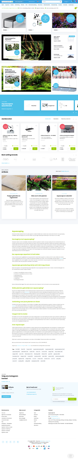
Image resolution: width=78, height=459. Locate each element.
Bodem (12, 4)
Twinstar (13, 305)
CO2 (26, 4)
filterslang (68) (37, 354)
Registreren (21, 412)
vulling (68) (27, 361)
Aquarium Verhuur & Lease (7, 427)
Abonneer (72, 399)
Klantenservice (32, 1)
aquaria (61, 258)
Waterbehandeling (33, 4)
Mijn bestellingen (22, 414)
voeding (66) (21, 361)
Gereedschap (54, 4)
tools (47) (15, 361)
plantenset (27, 292)
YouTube (29, 345)
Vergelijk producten (23, 420)
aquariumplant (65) (49, 349)
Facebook (19, 345)
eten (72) (21, 354)
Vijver (3, 4)
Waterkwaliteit (47, 4)
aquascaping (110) (16, 351)
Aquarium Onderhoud (6, 428)
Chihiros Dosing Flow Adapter (67, 135)
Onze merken (5, 163)
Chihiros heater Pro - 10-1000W (48, 135)
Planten (22, 4)
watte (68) (43, 361)
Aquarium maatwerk (6, 430)
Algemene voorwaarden (6, 414)
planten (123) (51, 356)
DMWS (41, 441)
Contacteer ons (6, 396)
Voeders (60, 4)
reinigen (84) (28, 358)
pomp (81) (15, 358)
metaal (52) (30, 356)
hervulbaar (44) (16, 356)
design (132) (51, 351)
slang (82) (58, 358)
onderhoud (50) (37, 356)
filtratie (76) (44, 354)
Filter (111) (23, 349)
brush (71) (38, 351)
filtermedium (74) (28, 354)
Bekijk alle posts (65, 171)
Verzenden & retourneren (7, 418)
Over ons (3, 412)
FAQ (2, 421)
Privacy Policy (4, 416)
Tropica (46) (29, 349)
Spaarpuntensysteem (6, 425)
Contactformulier (5, 420)
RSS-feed (48, 441)
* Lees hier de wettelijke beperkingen (58, 401)
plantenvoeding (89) (60, 356)
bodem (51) (32, 351)
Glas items (40, 4)
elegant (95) (15, 354)
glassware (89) (57, 354)
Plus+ (44, 441)
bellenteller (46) (25, 351)
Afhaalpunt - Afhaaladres (7, 423)
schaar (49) (40, 358)
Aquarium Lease (5, 432)
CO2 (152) (18, 349)
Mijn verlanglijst (22, 418)
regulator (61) (21, 358)
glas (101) (50, 354)
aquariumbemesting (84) (38, 349)
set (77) (53, 358)
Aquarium (7, 4)
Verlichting (17, 4)
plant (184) (44, 356)
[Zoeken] (60, 1)
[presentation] (73, 112)
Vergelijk (5, 145)
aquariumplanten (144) (59, 349)
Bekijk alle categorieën (6, 108)
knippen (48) (23, 356)
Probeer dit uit (5, 381)
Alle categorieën (18, 1)
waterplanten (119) (35, 361)
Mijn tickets (21, 416)
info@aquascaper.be (32, 394)
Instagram (23, 345)
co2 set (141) (44, 351)
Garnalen (65, 4)
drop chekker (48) (58, 351)
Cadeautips (71, 4)
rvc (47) (34, 358)
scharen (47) (47, 358)
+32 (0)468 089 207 (31, 392)
